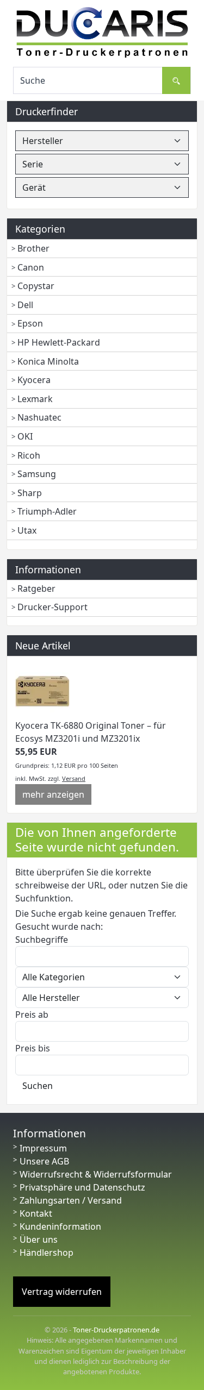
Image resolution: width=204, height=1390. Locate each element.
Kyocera (34, 380)
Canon (30, 267)
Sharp (29, 493)
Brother (33, 248)
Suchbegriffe (41, 940)
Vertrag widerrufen (62, 1292)
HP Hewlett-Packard (58, 342)
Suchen (37, 1086)
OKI (25, 436)
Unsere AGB (44, 1161)
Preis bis (32, 1048)
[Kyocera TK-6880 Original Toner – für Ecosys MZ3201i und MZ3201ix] (42, 691)
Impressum (43, 1148)
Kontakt (36, 1213)
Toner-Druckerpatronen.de (116, 1330)
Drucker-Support (52, 607)
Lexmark (35, 399)
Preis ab (31, 1014)
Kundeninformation (60, 1226)
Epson (30, 323)
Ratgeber (36, 588)
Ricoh (28, 455)
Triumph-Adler (47, 511)
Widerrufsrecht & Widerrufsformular (96, 1174)
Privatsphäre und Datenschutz (82, 1187)
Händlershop (46, 1252)
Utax (26, 530)
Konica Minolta (48, 361)
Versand (73, 778)
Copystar (35, 286)
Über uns (39, 1239)
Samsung (36, 474)
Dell (25, 305)
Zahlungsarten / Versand (71, 1200)
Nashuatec (39, 417)
